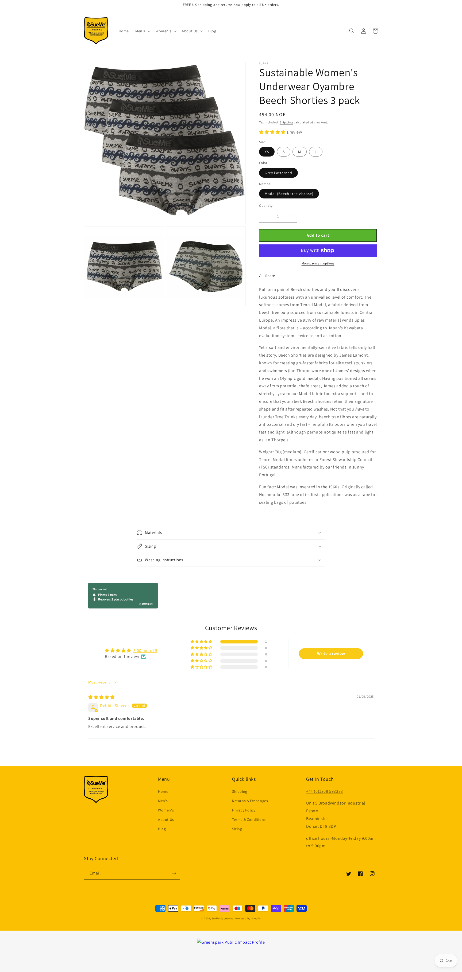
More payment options (318, 263)
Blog (162, 828)
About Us (166, 819)
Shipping (286, 122)
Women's (166, 810)
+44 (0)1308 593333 (324, 791)
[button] (142, 31)
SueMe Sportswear (222, 918)
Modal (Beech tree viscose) (289, 193)
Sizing (237, 828)
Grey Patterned (278, 172)
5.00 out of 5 (145, 650)
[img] (101, 697)
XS (267, 151)
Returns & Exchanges (250, 800)
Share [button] (270, 275)
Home (163, 791)
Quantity (265, 205)
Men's (163, 800)
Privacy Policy (243, 810)
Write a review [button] (331, 653)
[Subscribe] (174, 873)
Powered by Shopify (248, 918)
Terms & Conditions (249, 819)
